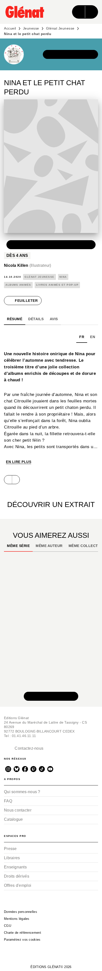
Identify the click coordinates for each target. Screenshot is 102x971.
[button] (70, 54)
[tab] (14, 319)
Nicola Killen (27, 265)
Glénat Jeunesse (60, 28)
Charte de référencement (22, 932)
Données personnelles (20, 912)
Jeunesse (31, 28)
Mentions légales (16, 919)
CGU (7, 926)
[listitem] (8, 769)
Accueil (10, 28)
